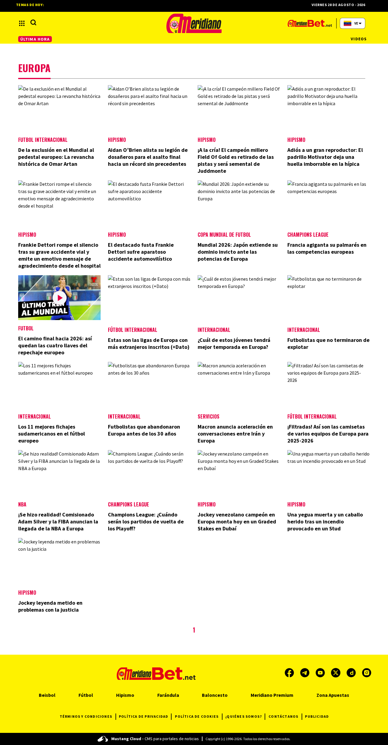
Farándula (168, 695)
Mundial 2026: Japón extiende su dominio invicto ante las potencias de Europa (238, 251)
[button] (21, 23)
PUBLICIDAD (317, 716)
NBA (22, 504)
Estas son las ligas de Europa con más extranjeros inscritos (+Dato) (148, 343)
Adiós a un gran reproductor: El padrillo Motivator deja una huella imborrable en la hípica (325, 156)
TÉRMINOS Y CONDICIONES (86, 716)
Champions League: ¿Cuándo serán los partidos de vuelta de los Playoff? (146, 521)
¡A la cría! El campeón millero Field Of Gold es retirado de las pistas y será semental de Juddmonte (236, 160)
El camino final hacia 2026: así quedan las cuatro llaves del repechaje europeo (55, 345)
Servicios (208, 416)
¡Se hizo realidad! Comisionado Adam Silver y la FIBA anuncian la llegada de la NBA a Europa (58, 521)
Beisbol (47, 695)
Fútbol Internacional (132, 329)
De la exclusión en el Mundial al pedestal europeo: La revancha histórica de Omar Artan (56, 156)
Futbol (26, 328)
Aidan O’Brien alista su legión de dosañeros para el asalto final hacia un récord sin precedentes (148, 156)
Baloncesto (215, 695)
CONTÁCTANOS (283, 716)
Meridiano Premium (272, 695)
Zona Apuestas (332, 695)
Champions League (308, 234)
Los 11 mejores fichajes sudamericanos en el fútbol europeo (51, 433)
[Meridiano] (194, 23)
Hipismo (117, 139)
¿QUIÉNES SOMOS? (243, 716)
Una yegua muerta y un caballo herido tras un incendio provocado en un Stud (325, 521)
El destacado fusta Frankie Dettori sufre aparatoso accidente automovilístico (141, 251)
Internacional (214, 329)
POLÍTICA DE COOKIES (197, 716)
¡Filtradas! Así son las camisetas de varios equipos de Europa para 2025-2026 (328, 433)
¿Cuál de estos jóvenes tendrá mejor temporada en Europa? (234, 343)
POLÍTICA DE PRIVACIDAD (143, 716)
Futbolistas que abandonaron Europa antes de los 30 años (144, 430)
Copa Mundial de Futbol (224, 234)
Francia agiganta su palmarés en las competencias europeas (326, 248)
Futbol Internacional (43, 139)
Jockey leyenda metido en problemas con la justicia (50, 606)
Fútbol (86, 695)
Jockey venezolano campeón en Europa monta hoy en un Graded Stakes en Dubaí (237, 521)
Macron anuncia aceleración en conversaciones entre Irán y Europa (235, 433)
